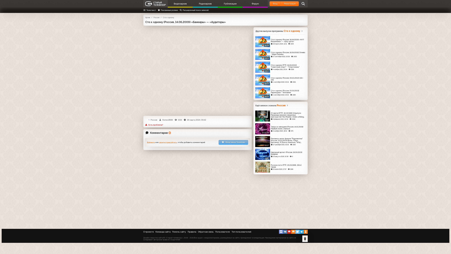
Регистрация (290, 4)
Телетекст (151, 10)
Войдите (151, 142)
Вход (275, 4)
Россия (156, 17)
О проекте (148, 232)
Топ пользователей (241, 232)
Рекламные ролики (169, 10)
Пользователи (222, 232)
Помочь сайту (179, 232)
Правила (192, 232)
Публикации (230, 3)
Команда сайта (163, 232)
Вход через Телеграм (235, 142)
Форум (255, 3)
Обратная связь (206, 232)
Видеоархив (180, 3)
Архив (147, 17)
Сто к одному (168, 17)
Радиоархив (205, 3)
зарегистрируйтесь (168, 142)
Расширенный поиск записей (196, 10)
